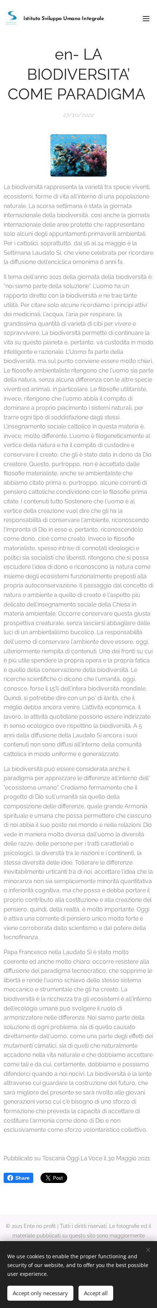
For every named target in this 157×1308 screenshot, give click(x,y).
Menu (146, 18)
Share (22, 1178)
